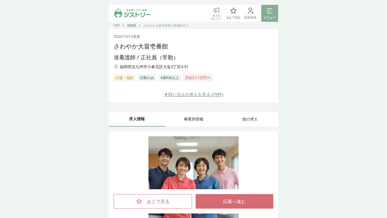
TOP (117, 25)
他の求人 (250, 119)
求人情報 (137, 118)
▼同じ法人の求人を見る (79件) (193, 94)
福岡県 (131, 25)
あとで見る (158, 201)
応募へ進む (234, 201)
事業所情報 (193, 119)
